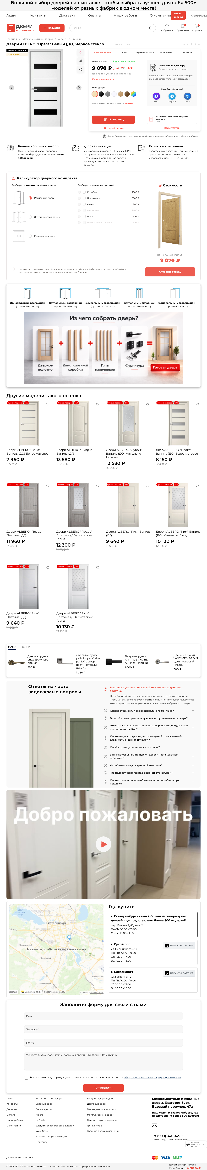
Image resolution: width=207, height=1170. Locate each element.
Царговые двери (97, 1103)
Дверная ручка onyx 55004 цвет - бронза (39, 659)
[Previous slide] (11, 87)
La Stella (40, 1120)
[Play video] (103, 844)
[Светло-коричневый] (120, 93)
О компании (160, 15)
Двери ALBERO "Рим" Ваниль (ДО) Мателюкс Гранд (178, 533)
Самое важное (102, 52)
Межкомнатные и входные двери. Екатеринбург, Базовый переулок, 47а (176, 1102)
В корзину (116, 119)
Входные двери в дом (100, 1098)
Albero (62, 39)
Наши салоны (178, 15)
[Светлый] (94, 93)
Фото (123, 52)
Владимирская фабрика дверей (55, 1125)
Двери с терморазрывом (102, 1120)
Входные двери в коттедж (51, 1136)
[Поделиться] (80, 69)
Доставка (67, 15)
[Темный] (101, 93)
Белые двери (44, 1109)
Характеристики (144, 52)
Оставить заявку (170, 271)
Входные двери (45, 1103)
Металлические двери (100, 1114)
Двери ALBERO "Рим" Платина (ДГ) (22, 615)
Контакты (38, 15)
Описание (166, 52)
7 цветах (129, 103)
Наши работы (125, 15)
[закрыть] (203, 1144)
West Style (42, 1131)
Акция (11, 15)
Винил (76, 39)
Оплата (94, 15)
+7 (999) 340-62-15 (168, 1136)
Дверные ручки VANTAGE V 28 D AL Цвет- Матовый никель (186, 660)
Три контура (94, 1125)
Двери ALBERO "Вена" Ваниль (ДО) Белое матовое (27, 451)
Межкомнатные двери (37, 39)
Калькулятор (172, 127)
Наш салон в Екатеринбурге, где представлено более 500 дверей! (175, 1114)
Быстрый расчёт (114, 128)
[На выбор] (133, 93)
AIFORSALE (194, 1168)
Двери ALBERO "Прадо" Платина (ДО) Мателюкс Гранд (74, 535)
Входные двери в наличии (103, 1131)
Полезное (42, 1142)
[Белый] (114, 93)
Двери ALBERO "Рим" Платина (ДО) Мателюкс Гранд (74, 617)
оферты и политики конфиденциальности (152, 1077)
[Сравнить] (80, 60)
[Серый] (107, 93)
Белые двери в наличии (101, 1109)
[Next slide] (79, 87)
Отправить (103, 1088)
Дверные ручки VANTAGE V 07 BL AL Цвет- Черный (136, 659)
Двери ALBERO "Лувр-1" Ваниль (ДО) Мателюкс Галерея (124, 453)
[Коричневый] (127, 93)
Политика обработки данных (195, 1144)
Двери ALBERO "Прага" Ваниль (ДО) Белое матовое (177, 451)
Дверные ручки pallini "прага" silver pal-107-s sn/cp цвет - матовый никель (88, 662)
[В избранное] (80, 52)
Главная (11, 39)
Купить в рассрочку (103, 79)
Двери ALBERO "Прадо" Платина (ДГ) (24, 533)
